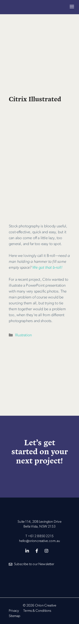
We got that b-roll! (47, 268)
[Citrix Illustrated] (39, 214)
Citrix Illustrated (35, 98)
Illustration (23, 335)
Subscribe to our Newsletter (34, 564)
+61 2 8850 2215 (41, 536)
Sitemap (14, 616)
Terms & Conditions (37, 611)
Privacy (14, 611)
